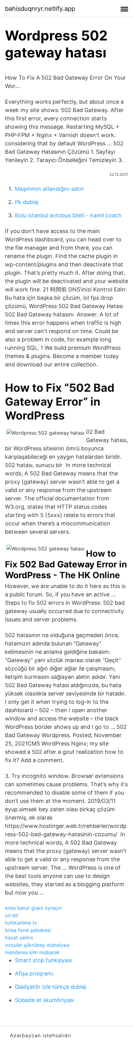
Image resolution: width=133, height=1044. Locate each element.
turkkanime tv (21, 923)
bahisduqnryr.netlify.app (40, 9)
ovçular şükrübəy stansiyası (37, 945)
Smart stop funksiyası (43, 960)
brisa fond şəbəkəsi (28, 930)
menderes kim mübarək (32, 952)
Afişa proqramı (34, 973)
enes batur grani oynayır (33, 908)
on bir (12, 915)
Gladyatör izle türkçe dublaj (50, 986)
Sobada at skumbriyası (44, 1000)
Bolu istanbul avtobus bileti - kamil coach (68, 215)
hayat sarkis (19, 937)
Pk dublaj (26, 202)
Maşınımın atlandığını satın (49, 189)
